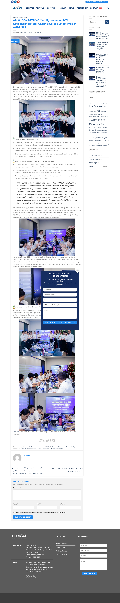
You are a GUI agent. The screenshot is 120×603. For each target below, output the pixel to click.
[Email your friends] (47, 440)
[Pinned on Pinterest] (50, 440)
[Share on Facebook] (40, 440)
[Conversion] (108, 166)
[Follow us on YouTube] (18, 1)
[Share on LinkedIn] (53, 440)
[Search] (108, 8)
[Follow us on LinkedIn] (15, 1)
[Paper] (107, 22)
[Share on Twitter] (43, 440)
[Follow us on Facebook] (12, 1)
